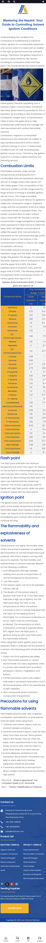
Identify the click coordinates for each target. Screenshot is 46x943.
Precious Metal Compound (33, 854)
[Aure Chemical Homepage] (23, 9)
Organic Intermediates (32, 870)
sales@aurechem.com (14, 831)
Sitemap (36, 920)
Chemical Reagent (8, 858)
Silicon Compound (8, 862)
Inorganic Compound (9, 854)
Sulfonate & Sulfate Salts (10, 866)
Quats (3, 870)
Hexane (12, 341)
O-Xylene (12, 398)
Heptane (12, 345)
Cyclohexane (12, 402)
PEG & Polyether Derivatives (33, 878)
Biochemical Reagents (32, 874)
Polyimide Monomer (31, 850)
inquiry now (14, 908)
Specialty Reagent (30, 858)
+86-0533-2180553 (13, 822)
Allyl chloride (12, 444)
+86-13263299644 (12, 827)
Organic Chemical (8, 850)
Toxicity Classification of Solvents (25, 786)
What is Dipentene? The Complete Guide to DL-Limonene (19, 782)
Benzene (12, 391)
